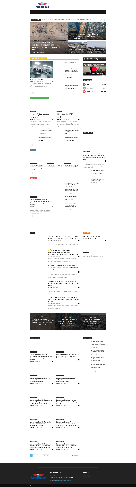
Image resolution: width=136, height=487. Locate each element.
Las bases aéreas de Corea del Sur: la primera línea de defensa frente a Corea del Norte (62, 19)
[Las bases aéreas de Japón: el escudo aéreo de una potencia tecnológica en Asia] (77, 47)
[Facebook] (84, 476)
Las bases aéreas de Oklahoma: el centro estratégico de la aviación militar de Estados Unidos (41, 401)
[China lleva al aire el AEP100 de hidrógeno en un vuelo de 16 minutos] (68, 106)
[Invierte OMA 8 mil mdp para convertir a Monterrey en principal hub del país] (41, 106)
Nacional (32, 77)
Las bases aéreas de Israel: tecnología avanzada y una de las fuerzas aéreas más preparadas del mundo (38, 167)
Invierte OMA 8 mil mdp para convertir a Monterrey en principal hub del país (41, 115)
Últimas (66, 12)
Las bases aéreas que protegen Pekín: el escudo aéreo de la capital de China (67, 401)
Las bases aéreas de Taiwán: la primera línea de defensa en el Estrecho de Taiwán (40, 423)
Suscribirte (103, 91)
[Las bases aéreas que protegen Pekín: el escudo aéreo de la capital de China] (67, 392)
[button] (104, 12)
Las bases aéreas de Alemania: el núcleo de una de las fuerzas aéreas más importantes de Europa (67, 423)
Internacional (37, 12)
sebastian (32, 206)
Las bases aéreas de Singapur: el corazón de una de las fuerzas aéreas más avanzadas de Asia (40, 445)
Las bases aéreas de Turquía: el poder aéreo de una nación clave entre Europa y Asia (72, 198)
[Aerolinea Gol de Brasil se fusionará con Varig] (94, 247)
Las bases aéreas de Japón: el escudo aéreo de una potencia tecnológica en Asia (71, 167)
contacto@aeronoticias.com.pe (63, 480)
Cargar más (94, 371)
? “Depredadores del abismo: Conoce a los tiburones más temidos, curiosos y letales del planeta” (63, 299)
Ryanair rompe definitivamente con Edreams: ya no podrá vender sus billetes (45, 139)
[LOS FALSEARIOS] (60, 79)
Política (60, 12)
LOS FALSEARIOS (68, 77)
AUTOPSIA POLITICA (37, 80)
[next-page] (33, 93)
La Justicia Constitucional (70, 62)
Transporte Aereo (35, 40)
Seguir (104, 88)
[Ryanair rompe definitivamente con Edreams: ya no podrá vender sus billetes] (33, 139)
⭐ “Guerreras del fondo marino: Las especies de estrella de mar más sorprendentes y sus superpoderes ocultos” (63, 252)
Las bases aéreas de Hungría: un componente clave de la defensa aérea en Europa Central (66, 445)
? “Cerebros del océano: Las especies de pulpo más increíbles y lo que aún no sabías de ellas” (63, 283)
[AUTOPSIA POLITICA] (41, 69)
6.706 (44, 455)
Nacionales (46, 12)
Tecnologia (83, 12)
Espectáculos (74, 12)
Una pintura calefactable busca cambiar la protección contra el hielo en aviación (45, 130)
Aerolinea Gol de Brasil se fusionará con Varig (91, 237)
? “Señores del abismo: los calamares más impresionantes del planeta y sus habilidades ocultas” (63, 268)
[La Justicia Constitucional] (60, 63)
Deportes (91, 12)
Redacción (32, 81)
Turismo (53, 12)
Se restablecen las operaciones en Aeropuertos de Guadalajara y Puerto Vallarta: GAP (72, 139)
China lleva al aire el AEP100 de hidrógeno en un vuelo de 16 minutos (67, 115)
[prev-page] (31, 93)
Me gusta (104, 84)
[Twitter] (88, 476)
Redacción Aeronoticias (88, 240)
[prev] (101, 20)
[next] (104, 20)
